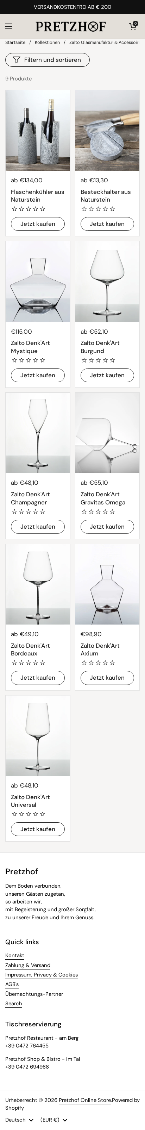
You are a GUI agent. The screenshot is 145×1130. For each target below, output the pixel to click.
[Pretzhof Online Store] (70, 26)
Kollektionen (47, 42)
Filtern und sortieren (52, 60)
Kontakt (14, 955)
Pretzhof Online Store (85, 1100)
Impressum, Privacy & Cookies (41, 974)
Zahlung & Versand (27, 965)
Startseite (15, 42)
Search (13, 1003)
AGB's (12, 984)
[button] (133, 26)
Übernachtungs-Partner (34, 994)
